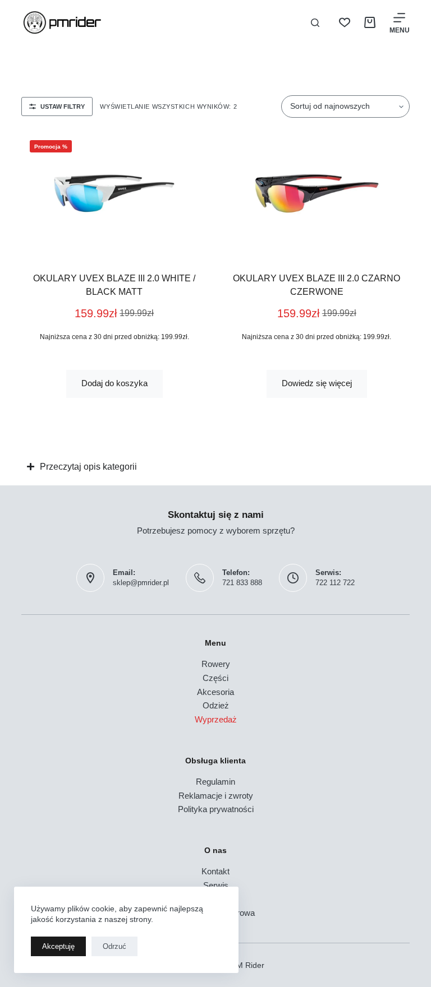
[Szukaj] (315, 22)
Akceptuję (58, 946)
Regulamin (215, 781)
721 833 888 (242, 582)
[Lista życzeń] (344, 22)
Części (215, 678)
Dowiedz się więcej (317, 383)
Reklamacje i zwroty (215, 795)
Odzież (216, 705)
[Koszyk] (369, 22)
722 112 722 (335, 582)
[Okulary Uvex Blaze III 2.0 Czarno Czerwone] (317, 193)
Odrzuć (114, 946)
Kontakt (215, 871)
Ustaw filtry (62, 106)
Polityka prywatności (216, 809)
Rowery (215, 664)
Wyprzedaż (216, 719)
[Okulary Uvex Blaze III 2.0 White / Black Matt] (114, 193)
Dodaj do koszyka (114, 383)
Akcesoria (215, 692)
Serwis (215, 885)
